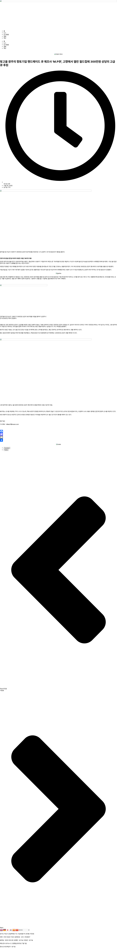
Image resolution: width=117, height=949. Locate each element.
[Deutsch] (4, 930)
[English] (1, 930)
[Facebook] (58, 431)
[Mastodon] (58, 434)
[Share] (58, 440)
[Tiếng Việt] (17, 930)
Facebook (7, 448)
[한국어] (10, 930)
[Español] (14, 930)
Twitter (6, 450)
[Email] (58, 437)
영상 (5, 38)
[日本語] (7, 930)
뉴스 (5, 33)
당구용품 (6, 34)
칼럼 (5, 36)
